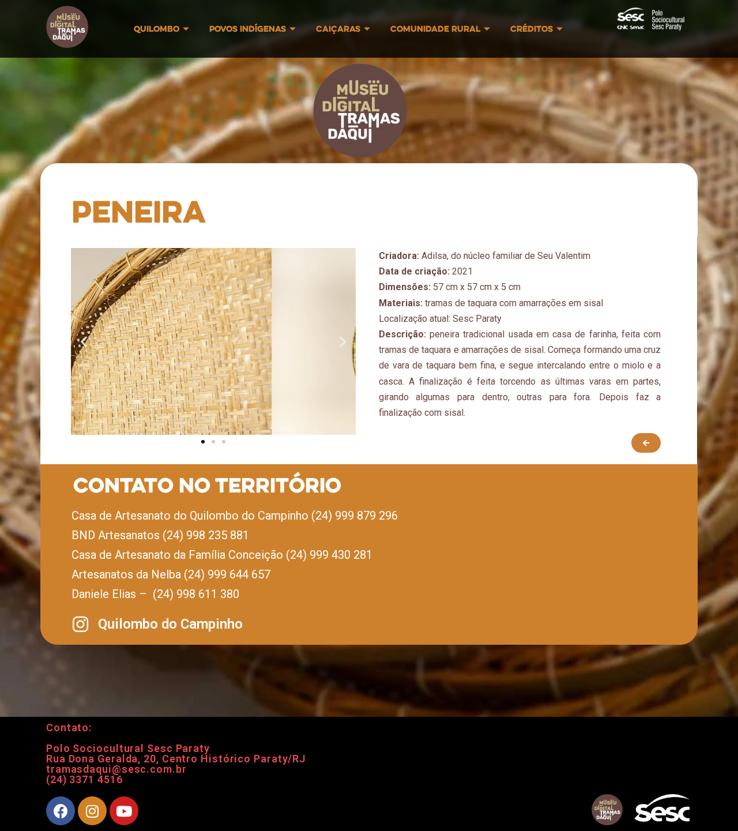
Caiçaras (338, 28)
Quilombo (156, 28)
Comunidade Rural (435, 28)
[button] (203, 441)
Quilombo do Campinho (170, 624)
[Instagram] (92, 810)
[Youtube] (124, 810)
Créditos (531, 28)
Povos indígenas (247, 28)
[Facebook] (60, 810)
